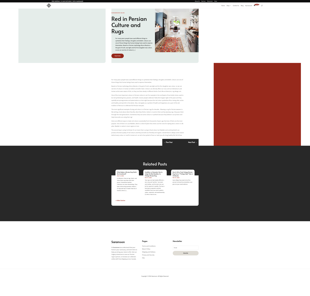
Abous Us (197, 1)
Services (203, 1)
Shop (228, 5)
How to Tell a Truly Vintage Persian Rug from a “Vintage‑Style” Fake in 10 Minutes (183, 174)
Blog (242, 5)
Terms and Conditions (149, 246)
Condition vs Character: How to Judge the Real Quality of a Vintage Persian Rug (153, 174)
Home (223, 5)
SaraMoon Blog (118, 13)
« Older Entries (120, 200)
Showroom (210, 1)
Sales (215, 1)
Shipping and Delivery (148, 252)
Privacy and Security (148, 255)
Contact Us (236, 5)
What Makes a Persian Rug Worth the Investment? (127, 173)
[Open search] (262, 5)
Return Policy (146, 249)
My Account (248, 5)
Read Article (118, 56)
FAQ (143, 258)
